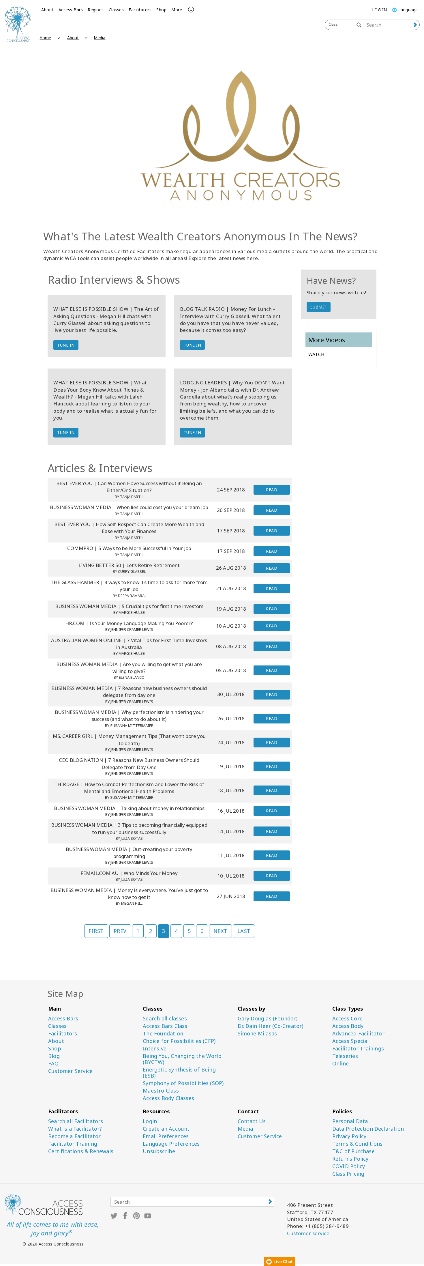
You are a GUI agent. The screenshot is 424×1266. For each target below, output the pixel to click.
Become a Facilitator (74, 1136)
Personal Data (350, 1121)
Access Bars (71, 9)
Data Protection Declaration (368, 1129)
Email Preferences (166, 1136)
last (244, 930)
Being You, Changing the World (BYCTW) (182, 1059)
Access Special (350, 1041)
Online (340, 1064)
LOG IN (379, 9)
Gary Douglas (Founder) (267, 1019)
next (220, 930)
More (176, 9)
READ (271, 489)
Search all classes (165, 1019)
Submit (318, 307)
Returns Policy (350, 1159)
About (47, 9)
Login (150, 1121)
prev (120, 930)
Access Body (347, 1026)
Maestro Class (161, 1091)
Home (45, 37)
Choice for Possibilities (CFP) (179, 1041)
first (96, 930)
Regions (96, 9)
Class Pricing (348, 1174)
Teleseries (345, 1056)
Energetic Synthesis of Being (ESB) (179, 1073)
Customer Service (70, 1071)
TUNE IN (66, 345)
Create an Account (166, 1129)
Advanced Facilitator (358, 1034)
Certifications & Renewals (80, 1151)
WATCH (316, 354)
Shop (161, 9)
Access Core (347, 1019)
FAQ (53, 1064)
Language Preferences (171, 1144)
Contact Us (252, 1121)
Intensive (154, 1049)
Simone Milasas (257, 1034)
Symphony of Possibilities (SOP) (183, 1083)
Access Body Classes (168, 1098)
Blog (54, 1056)
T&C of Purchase (353, 1151)
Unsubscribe (159, 1151)
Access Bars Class (165, 1026)
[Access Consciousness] (17, 24)
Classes (116, 9)
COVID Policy (348, 1166)
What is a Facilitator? (75, 1129)
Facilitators (140, 9)
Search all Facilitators (75, 1121)
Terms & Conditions (357, 1144)
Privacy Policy (349, 1136)
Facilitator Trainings (358, 1049)
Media (99, 37)
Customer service (308, 1233)
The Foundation (163, 1034)
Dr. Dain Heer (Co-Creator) (270, 1026)
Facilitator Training (72, 1144)
